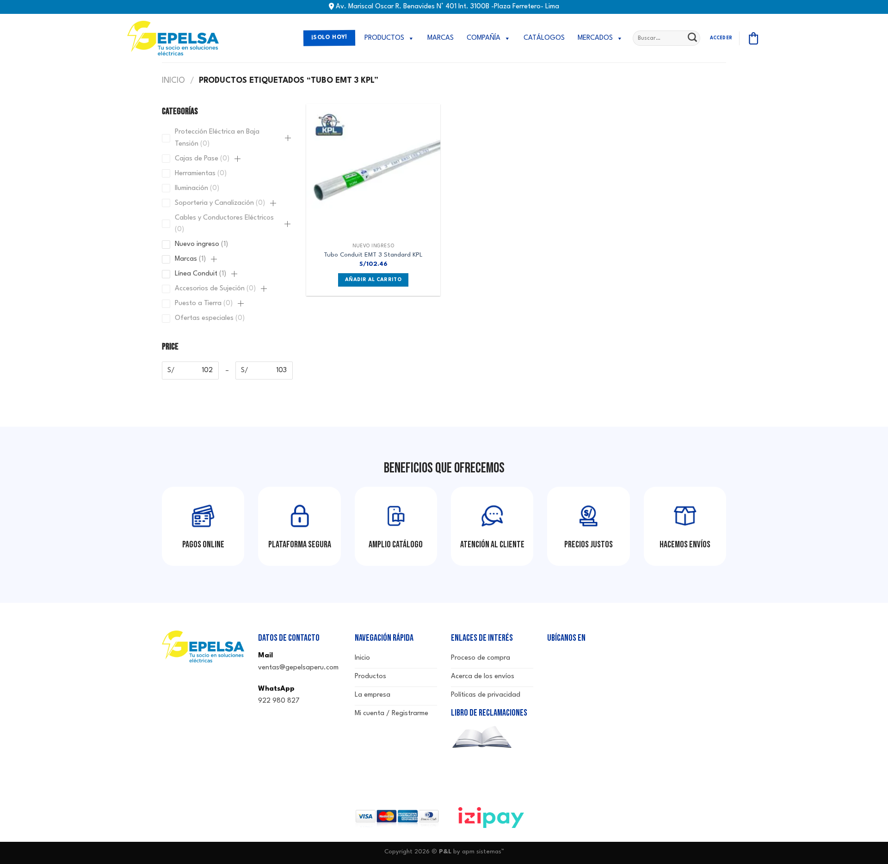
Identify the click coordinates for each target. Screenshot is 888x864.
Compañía (483, 38)
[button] (288, 138)
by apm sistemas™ (477, 852)
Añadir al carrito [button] (373, 279)
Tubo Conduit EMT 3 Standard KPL (373, 255)
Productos (384, 38)
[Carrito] (753, 38)
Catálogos (544, 38)
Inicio (173, 81)
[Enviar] (692, 38)
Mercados (595, 38)
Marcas (440, 38)
